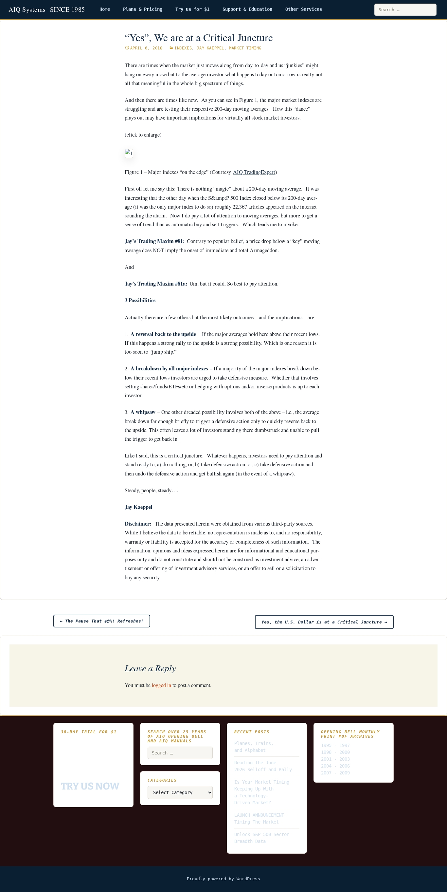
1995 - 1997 (335, 745)
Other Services (303, 9)
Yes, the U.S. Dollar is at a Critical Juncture (324, 622)
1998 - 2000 (335, 752)
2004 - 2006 (335, 766)
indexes (183, 48)
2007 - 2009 (335, 772)
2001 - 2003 (335, 759)
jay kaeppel (210, 48)
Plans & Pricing (142, 9)
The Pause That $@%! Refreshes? (102, 621)
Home (104, 9)
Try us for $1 (192, 9)
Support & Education (247, 9)
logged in (161, 684)
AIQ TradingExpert (254, 172)
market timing (245, 48)
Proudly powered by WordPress (223, 878)
